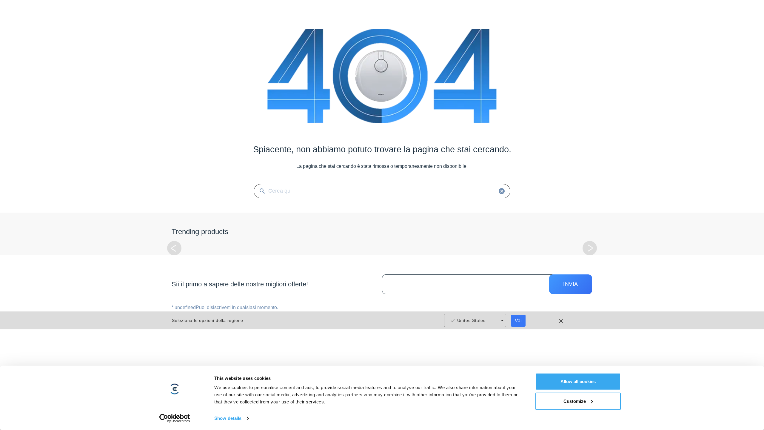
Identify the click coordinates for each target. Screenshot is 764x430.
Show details (227, 418)
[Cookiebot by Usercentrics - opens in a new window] (175, 418)
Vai (518, 320)
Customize (574, 400)
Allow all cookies (578, 381)
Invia (570, 284)
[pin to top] (750, 346)
